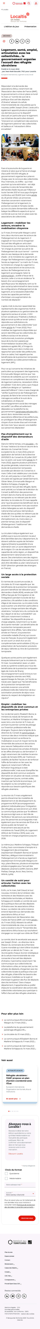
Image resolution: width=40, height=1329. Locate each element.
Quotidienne (14, 1174)
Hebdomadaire (15, 1178)
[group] (20, 147)
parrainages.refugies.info (26, 412)
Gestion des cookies (27, 1314)
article (34, 195)
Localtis (5, 9)
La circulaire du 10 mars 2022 (16, 1034)
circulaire (29, 444)
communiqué (7, 276)
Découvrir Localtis (16, 1154)
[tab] (8, 1111)
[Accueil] (19, 3)
